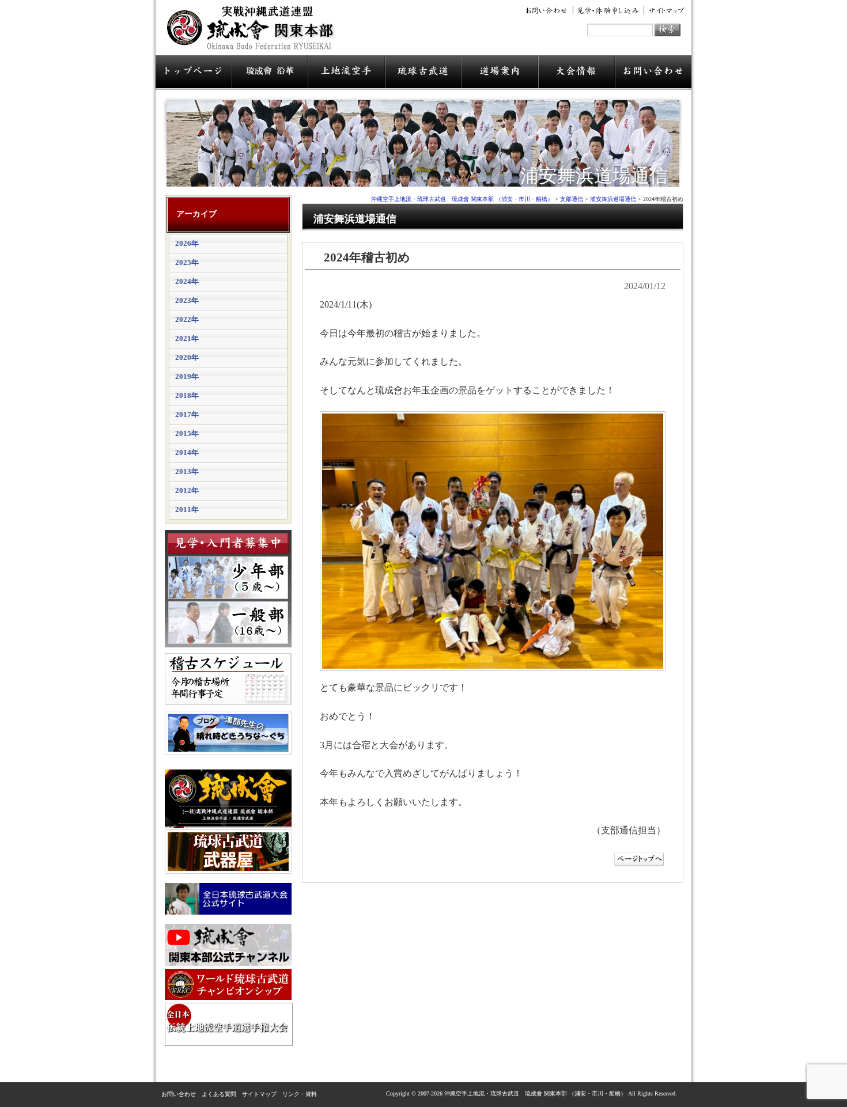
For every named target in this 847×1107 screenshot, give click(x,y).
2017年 (187, 414)
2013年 (187, 471)
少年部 (228, 578)
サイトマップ (664, 10)
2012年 (187, 490)
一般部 (228, 623)
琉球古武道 (423, 72)
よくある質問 (219, 1094)
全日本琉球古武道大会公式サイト (228, 899)
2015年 (187, 433)
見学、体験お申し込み (608, 10)
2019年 (187, 376)
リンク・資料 (299, 1094)
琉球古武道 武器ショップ (228, 851)
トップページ (194, 72)
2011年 (187, 509)
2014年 (187, 452)
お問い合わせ (548, 10)
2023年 (187, 300)
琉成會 (270, 72)
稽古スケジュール (228, 679)
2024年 (187, 281)
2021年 (187, 338)
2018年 (187, 395)
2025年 (187, 262)
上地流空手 (346, 72)
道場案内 (500, 72)
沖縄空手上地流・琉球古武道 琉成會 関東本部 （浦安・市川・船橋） (254, 32)
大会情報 (576, 72)
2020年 (187, 357)
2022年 (187, 319)
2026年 (187, 243)
